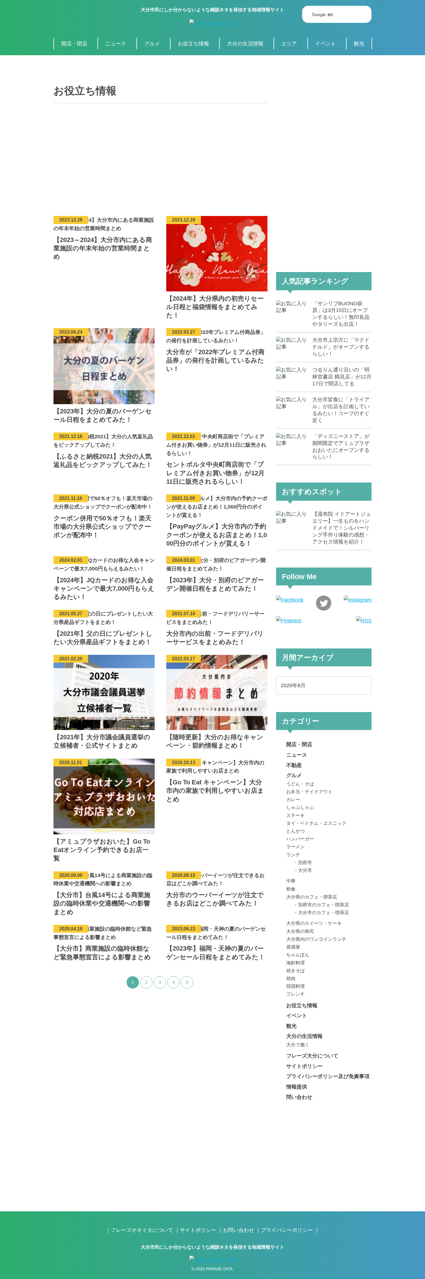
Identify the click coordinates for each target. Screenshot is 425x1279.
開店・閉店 (74, 44)
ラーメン (295, 846)
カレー (293, 799)
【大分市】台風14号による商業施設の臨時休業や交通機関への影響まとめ (101, 903)
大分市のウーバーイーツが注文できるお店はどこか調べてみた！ (215, 899)
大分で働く (297, 1044)
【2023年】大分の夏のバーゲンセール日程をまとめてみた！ (102, 415)
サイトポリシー (304, 1066)
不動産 (294, 765)
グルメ (152, 44)
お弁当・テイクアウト (309, 791)
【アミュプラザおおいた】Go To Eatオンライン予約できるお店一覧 (101, 850)
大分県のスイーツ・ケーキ (314, 923)
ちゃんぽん (297, 954)
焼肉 (290, 978)
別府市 (305, 862)
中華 (290, 881)
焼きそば (295, 970)
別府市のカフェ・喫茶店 (323, 904)
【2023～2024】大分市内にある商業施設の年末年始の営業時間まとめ (102, 248)
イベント (325, 44)
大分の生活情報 (245, 44)
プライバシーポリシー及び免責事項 (327, 1076)
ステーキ (295, 815)
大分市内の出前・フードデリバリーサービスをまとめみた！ (215, 638)
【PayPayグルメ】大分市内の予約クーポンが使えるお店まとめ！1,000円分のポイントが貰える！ (216, 535)
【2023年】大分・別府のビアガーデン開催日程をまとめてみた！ (215, 584)
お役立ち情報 (193, 44)
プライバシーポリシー (287, 1230)
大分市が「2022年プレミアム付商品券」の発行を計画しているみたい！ (215, 360)
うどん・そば (300, 783)
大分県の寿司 (300, 931)
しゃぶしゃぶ (300, 807)
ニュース (115, 44)
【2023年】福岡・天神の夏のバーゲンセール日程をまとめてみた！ (215, 952)
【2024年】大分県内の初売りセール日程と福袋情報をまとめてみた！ (215, 307)
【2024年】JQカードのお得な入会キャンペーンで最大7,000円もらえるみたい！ (103, 588)
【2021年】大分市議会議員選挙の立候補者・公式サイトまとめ (101, 741)
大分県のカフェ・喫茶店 (311, 896)
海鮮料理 (295, 962)
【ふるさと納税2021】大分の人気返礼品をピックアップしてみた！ (102, 460)
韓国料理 (295, 986)
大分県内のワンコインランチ (316, 939)
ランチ (293, 854)
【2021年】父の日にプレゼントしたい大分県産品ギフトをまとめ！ (102, 638)
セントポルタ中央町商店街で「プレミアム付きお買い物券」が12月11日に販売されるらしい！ (215, 473)
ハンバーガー (300, 838)
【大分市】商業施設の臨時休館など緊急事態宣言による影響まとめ (102, 952)
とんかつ (295, 830)
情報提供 (296, 1087)
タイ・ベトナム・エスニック (316, 823)
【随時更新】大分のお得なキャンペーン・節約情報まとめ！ (214, 741)
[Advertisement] (160, 155)
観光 (359, 44)
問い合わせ (299, 1097)
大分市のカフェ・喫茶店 (323, 912)
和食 (290, 889)
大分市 (305, 870)
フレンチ (295, 994)
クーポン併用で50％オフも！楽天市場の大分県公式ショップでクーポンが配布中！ (102, 527)
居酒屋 (293, 946)
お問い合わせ (238, 1230)
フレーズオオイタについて (142, 1230)
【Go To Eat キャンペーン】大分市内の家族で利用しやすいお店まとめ (215, 791)
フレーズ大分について (312, 1056)
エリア (289, 44)
